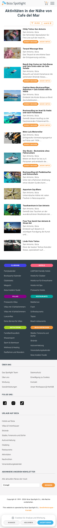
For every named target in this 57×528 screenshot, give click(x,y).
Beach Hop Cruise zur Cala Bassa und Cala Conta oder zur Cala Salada (38, 66)
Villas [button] (15, 296)
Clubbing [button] (15, 265)
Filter (37, 23)
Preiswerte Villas (10, 302)
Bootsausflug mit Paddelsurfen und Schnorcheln (37, 173)
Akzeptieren (45, 522)
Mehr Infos (45, 42)
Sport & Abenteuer (11, 343)
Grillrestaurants (36, 312)
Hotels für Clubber (37, 276)
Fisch (32, 307)
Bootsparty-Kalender (12, 276)
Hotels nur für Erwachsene (41, 280)
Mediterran (35, 302)
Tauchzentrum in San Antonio (36, 205)
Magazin (7, 285)
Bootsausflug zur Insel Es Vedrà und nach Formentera (37, 111)
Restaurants (7, 450)
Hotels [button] (42, 265)
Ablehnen (28, 522)
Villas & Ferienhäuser (10, 426)
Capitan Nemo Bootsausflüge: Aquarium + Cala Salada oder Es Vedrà (37, 89)
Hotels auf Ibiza (8, 421)
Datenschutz (35, 372)
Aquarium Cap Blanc (32, 189)
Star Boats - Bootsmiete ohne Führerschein (36, 152)
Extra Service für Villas (13, 321)
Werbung (6, 382)
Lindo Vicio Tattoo (31, 241)
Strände (33, 341)
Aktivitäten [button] (15, 327)
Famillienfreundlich (11, 333)
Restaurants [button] (42, 296)
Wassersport (9, 338)
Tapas (33, 316)
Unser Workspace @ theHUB (42, 387)
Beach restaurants (38, 321)
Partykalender (10, 271)
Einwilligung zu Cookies (40, 377)
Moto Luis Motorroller (33, 132)
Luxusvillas (8, 316)
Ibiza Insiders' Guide (12, 290)
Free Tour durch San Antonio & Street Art (36, 222)
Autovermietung (37, 345)
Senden (48, 485)
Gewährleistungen (9, 387)
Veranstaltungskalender (40, 350)
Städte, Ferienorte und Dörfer (39, 334)
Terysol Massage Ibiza (33, 49)
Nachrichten (7, 459)
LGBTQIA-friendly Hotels (40, 271)
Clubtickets (8, 280)
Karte (46, 23)
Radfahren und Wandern (14, 352)
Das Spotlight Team (10, 372)
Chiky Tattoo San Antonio (34, 29)
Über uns (5, 377)
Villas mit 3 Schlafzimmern (15, 307)
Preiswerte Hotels (37, 290)
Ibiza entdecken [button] (41, 327)
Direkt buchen (30, 42)
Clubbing (5, 445)
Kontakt (33, 382)
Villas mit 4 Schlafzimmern (15, 312)
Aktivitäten (6, 454)
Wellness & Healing (11, 347)
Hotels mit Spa (36, 285)
